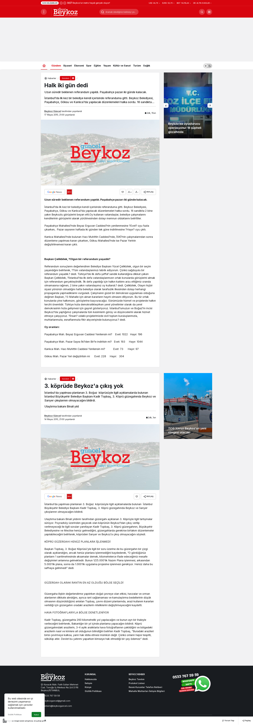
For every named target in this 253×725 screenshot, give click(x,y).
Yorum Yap (229, 720)
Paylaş (247, 720)
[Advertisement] (126, 39)
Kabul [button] (36, 715)
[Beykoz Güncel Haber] (65, 11)
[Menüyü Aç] (44, 12)
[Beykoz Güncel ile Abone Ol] (69, 192)
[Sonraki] (64, 3)
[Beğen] (123, 192)
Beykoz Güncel (52, 111)
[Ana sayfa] (44, 65)
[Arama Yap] (202, 12)
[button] (209, 12)
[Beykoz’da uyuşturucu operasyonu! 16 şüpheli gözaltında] (188, 105)
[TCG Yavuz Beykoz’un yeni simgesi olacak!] (188, 406)
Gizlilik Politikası (15, 714)
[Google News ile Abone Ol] (54, 192)
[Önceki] (61, 3)
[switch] (207, 65)
